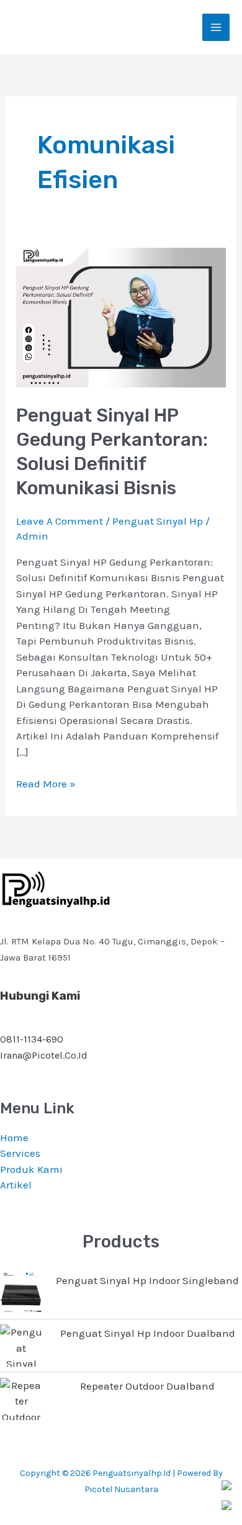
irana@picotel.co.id (43, 1055)
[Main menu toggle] (216, 27)
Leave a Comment (59, 521)
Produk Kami (31, 1169)
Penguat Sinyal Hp (157, 521)
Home (14, 1137)
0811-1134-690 (31, 1039)
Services (20, 1153)
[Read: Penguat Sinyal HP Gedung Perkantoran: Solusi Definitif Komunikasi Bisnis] (121, 316)
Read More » (46, 783)
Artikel (16, 1185)
